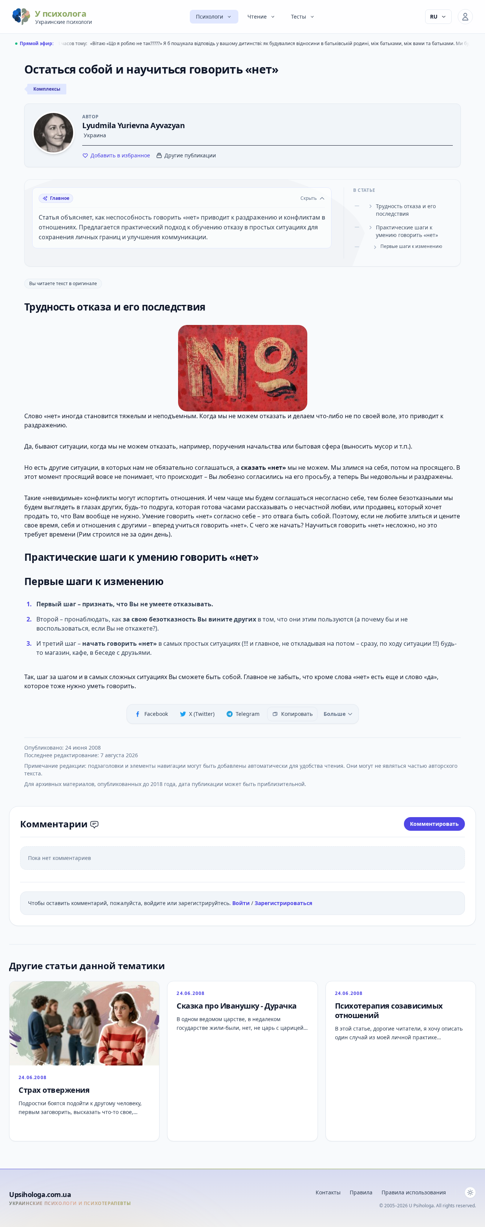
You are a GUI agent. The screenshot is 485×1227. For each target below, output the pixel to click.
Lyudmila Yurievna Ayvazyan (133, 125)
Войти (241, 903)
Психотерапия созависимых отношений (389, 1010)
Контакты (328, 1192)
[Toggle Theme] (470, 1192)
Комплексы (46, 89)
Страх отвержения (54, 1090)
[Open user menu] (465, 16)
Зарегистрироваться (283, 903)
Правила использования (414, 1192)
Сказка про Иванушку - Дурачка (237, 1006)
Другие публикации (190, 155)
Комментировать (434, 823)
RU (434, 16)
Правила (361, 1192)
